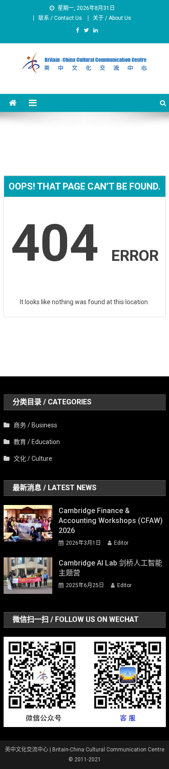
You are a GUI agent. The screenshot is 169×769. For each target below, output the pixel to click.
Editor (121, 543)
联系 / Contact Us (60, 18)
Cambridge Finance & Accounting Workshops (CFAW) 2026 (111, 520)
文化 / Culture (33, 458)
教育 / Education (37, 441)
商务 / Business (35, 425)
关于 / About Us (112, 18)
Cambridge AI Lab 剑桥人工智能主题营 (110, 568)
